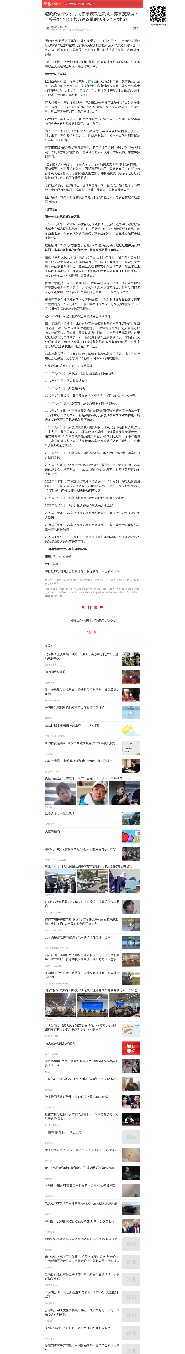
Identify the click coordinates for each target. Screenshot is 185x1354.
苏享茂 (92, 81)
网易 (47, 4)
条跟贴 (92, 632)
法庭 (81, 66)
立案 (48, 304)
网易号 (57, 3)
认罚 (73, 90)
